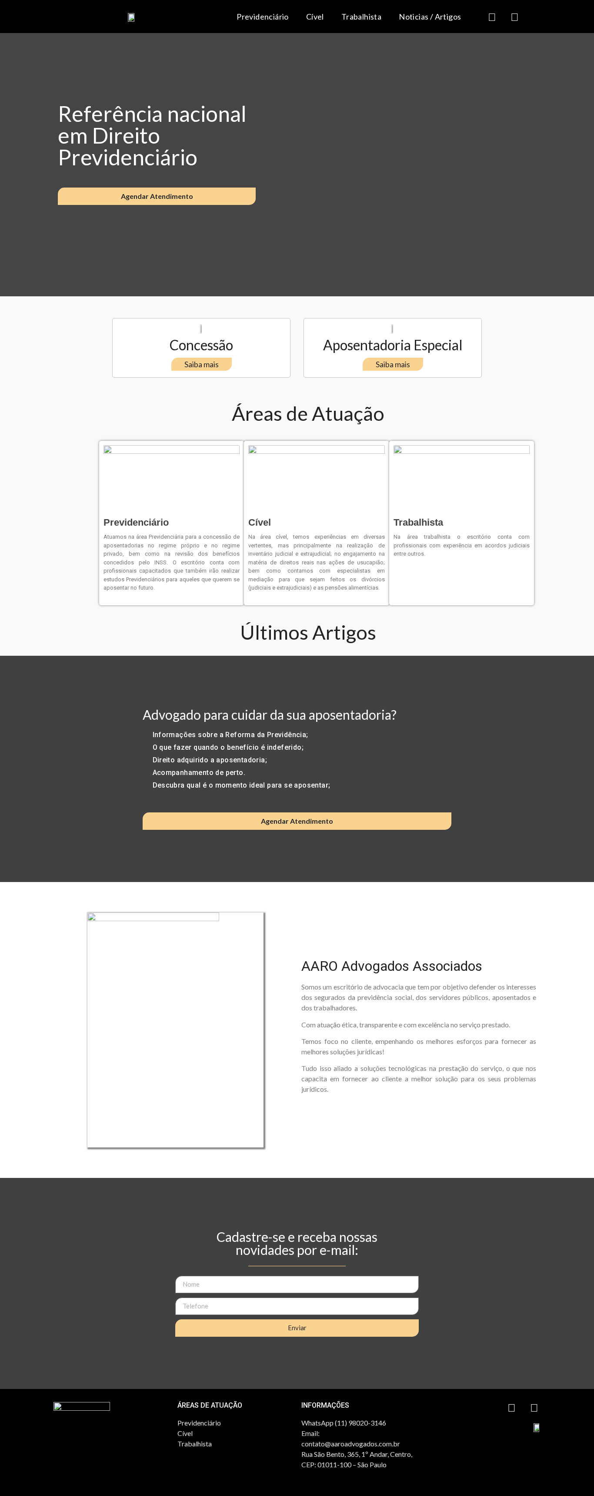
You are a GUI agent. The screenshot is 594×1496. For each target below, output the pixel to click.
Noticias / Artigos (430, 16)
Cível (315, 16)
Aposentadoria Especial (393, 344)
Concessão (201, 344)
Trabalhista (361, 16)
